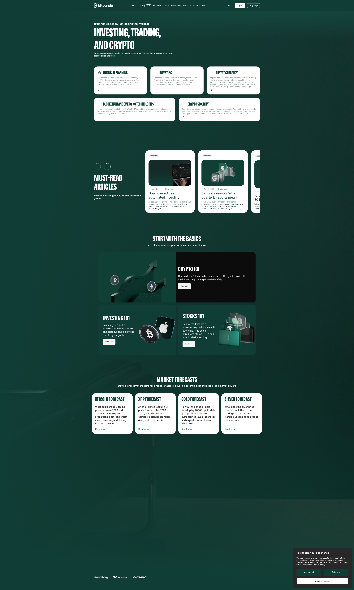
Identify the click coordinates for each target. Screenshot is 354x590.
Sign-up (254, 5)
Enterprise (176, 5)
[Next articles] (107, 166)
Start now (184, 286)
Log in (240, 5)
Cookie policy (319, 564)
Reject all (336, 572)
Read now (100, 429)
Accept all (309, 572)
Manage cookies (322, 581)
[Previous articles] (97, 166)
